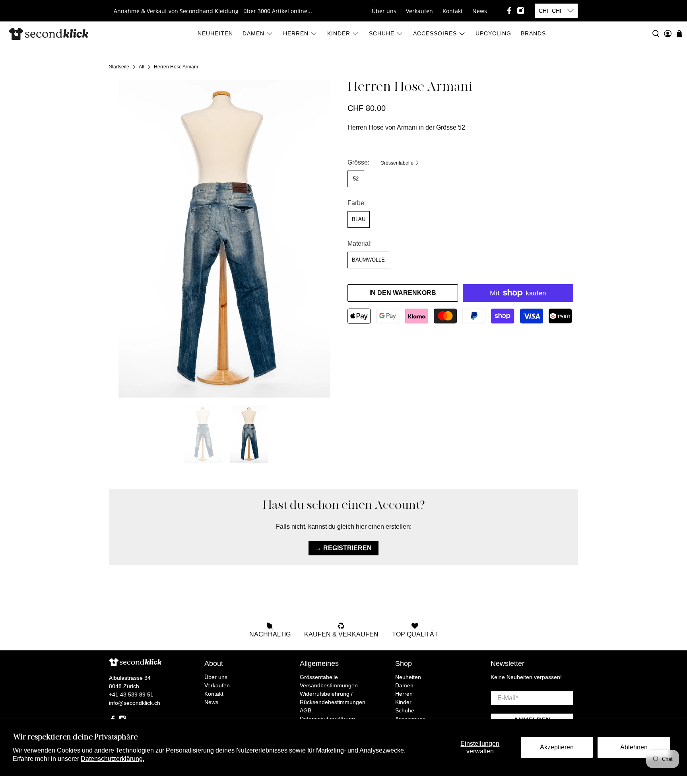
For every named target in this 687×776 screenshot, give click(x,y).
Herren (296, 33)
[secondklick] (48, 34)
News (479, 11)
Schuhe (381, 33)
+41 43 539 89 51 (131, 694)
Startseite (119, 66)
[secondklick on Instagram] (520, 10)
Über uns (384, 11)
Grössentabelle (397, 163)
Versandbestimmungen (329, 685)
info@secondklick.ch (134, 703)
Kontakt (452, 11)
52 (356, 179)
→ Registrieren (343, 548)
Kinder (338, 33)
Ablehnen (634, 747)
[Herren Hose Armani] (224, 239)
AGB (305, 710)
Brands (533, 33)
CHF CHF (551, 11)
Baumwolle (368, 260)
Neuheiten (215, 33)
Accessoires (435, 33)
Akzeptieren (557, 747)
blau (358, 219)
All (141, 66)
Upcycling (493, 33)
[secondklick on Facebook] (509, 10)
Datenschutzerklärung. (112, 758)
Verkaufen (419, 11)
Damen (253, 33)
